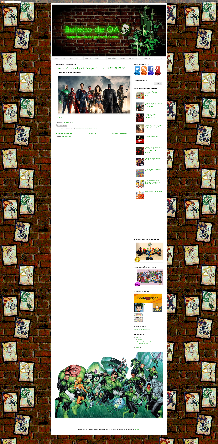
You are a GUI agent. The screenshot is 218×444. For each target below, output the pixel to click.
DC (73, 128)
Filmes (77, 128)
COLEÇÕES (112, 58)
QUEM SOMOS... (134, 58)
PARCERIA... (159, 58)
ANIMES (122, 58)
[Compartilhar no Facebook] (64, 125)
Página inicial (92, 133)
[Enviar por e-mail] (57, 125)
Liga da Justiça (92, 128)
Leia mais (59, 118)
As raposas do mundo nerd (153, 191)
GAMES (88, 58)
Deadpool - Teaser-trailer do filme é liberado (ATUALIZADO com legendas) (153, 150)
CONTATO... (148, 58)
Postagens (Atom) (66, 137)
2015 (138, 347)
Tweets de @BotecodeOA (142, 329)
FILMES (70, 58)
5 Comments (60, 128)
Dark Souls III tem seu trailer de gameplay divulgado (153, 126)
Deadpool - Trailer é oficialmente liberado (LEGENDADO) (151, 115)
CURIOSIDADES (99, 58)
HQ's (63, 58)
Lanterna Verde (83, 128)
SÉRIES (79, 58)
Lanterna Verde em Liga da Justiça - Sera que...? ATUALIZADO (90, 68)
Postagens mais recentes (64, 133)
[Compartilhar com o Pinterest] (66, 125)
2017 (138, 337)
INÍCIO (56, 58)
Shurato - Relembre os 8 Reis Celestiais (152, 159)
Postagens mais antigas (119, 133)
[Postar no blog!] (60, 125)
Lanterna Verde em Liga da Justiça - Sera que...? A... (148, 342)
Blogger (137, 429)
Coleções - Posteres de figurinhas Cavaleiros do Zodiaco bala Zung (152, 182)
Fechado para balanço (152, 136)
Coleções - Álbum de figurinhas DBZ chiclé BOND (151, 93)
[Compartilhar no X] (62, 125)
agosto (140, 339)
